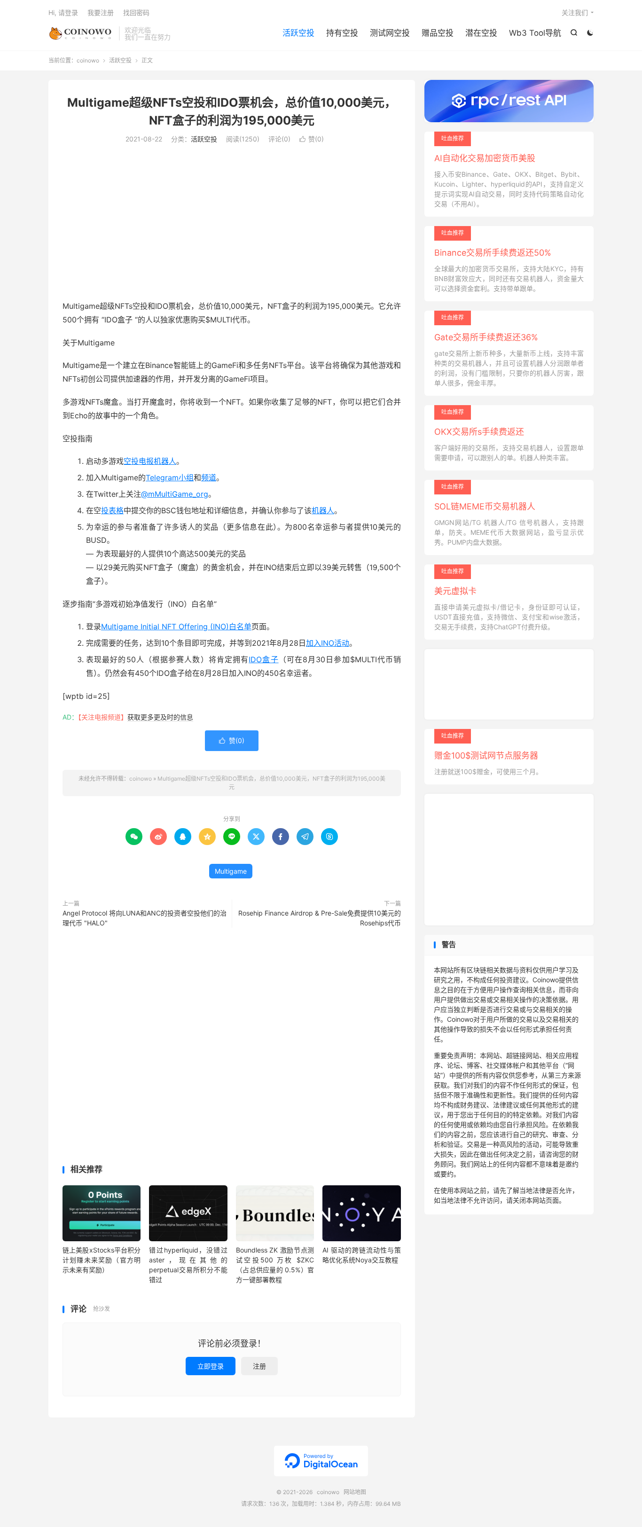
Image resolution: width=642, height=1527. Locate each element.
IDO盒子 (263, 659)
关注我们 (575, 12)
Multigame (231, 871)
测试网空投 (390, 33)
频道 (208, 477)
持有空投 (342, 33)
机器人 (323, 510)
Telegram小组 (170, 477)
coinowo (81, 33)
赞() (311, 139)
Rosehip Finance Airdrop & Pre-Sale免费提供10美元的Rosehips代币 (319, 918)
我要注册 (100, 12)
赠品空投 (438, 33)
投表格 (112, 510)
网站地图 (355, 1492)
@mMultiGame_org (174, 494)
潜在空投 (481, 33)
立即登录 (210, 1366)
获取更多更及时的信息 (160, 717)
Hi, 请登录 (63, 12)
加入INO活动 (327, 643)
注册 (259, 1366)
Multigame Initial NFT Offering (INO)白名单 (176, 626)
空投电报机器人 (150, 461)
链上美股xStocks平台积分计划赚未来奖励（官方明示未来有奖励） (102, 1260)
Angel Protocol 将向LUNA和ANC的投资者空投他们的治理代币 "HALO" (145, 918)
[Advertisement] (232, 224)
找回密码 (136, 12)
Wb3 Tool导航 (535, 33)
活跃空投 (298, 33)
